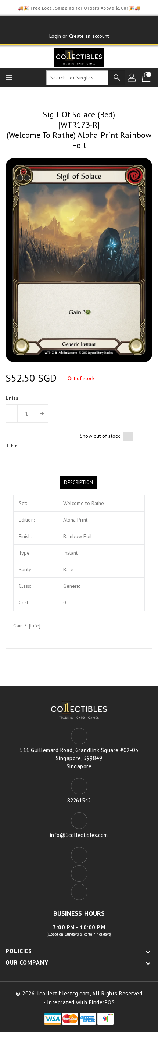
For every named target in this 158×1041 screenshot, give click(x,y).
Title (12, 445)
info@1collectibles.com (79, 834)
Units (12, 398)
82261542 (79, 800)
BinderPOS (102, 1002)
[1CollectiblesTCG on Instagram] (92, 24)
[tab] (78, 482)
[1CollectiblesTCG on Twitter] (79, 24)
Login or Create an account (79, 36)
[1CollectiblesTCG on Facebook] (65, 24)
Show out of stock (100, 436)
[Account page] (132, 77)
